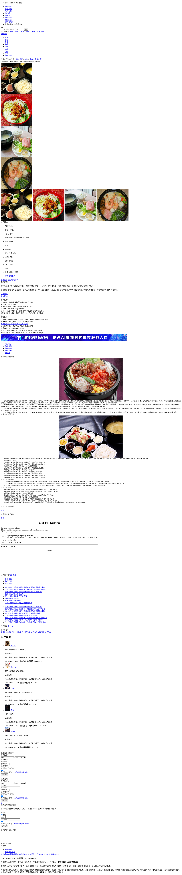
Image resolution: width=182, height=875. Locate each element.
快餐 (27, 31)
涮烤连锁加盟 (6, 632)
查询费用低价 (10, 276)
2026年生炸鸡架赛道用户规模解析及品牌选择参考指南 (25, 587)
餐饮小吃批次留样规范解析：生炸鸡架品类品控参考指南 (26, 618)
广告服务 (40, 854)
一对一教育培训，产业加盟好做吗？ (18, 603)
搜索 (26, 29)
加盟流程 (8, 350)
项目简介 (8, 344)
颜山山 (13, 667)
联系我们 (32, 854)
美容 (17, 31)
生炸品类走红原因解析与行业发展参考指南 (21, 615)
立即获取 (4, 774)
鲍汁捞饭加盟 (16, 632)
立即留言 (4, 280)
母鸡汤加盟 (26, 632)
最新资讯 (8, 579)
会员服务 (11, 854)
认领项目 (4, 294)
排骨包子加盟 (36, 632)
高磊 (12, 710)
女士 (4, 817)
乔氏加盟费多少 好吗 (13, 600)
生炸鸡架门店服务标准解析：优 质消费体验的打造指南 (25, 622)
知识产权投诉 (49, 854)
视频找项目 (9, 22)
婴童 (6, 46)
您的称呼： (5, 759)
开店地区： (5, 755)
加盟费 (7, 353)
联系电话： (5, 766)
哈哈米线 (8, 849)
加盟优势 (8, 346)
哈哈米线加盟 (10, 852)
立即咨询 (4, 800)
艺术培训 (40, 31)
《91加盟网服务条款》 (21, 772)
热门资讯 (8, 581)
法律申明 (18, 854)
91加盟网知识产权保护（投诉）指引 (14, 324)
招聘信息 (25, 854)
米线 (31, 59)
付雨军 (13, 732)
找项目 (7, 15)
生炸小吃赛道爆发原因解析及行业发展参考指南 (22, 613)
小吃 (33, 31)
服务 (6, 53)
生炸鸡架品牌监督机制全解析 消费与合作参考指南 (24, 620)
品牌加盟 (38, 59)
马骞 (12, 689)
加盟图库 (8, 6)
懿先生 (13, 646)
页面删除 (4, 296)
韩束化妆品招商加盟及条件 (15, 594)
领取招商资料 (13, 280)
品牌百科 (8, 11)
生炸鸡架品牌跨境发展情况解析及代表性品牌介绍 (23, 592)
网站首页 (19, 59)
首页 (6, 38)
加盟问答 (8, 20)
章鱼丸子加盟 (46, 632)
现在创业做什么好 (12, 598)
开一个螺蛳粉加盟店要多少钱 (16, 596)
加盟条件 (8, 348)
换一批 (10, 626)
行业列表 (8, 9)
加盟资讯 (8, 18)
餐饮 (11, 31)
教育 (22, 31)
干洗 (6, 49)
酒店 (6, 51)
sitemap (56, 854)
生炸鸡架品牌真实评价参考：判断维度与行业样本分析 (25, 589)
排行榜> (4, 34)
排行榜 (7, 13)
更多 (2, 510)
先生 (4, 815)
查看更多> (13, 575)
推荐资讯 (8, 583)
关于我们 (4, 854)
